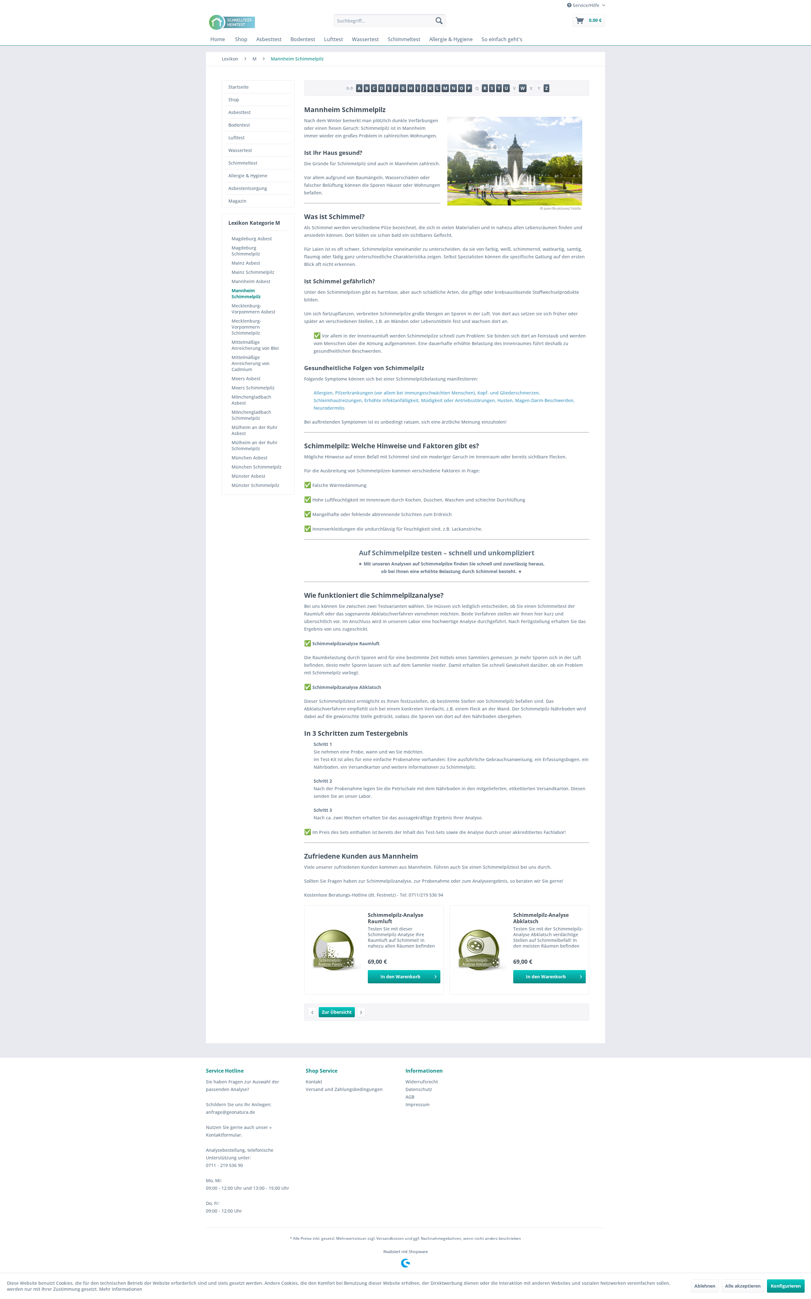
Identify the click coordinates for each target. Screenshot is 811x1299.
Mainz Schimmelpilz (253, 272)
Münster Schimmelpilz (255, 485)
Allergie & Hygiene (247, 176)
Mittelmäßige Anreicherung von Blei (255, 345)
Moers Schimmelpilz (253, 388)
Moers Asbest (246, 378)
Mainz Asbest (246, 263)
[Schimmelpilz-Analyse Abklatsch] (480, 950)
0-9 (349, 88)
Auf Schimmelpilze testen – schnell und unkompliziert (446, 552)
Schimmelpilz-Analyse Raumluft (395, 918)
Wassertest (240, 150)
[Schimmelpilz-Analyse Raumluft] (334, 950)
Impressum (418, 1104)
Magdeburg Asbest (252, 239)
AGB (410, 1097)
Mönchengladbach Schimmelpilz (251, 415)
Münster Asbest (248, 476)
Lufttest (236, 138)
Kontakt (314, 1082)
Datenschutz (419, 1089)
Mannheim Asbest (251, 281)
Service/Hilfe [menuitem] (586, 5)
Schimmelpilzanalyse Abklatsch (342, 687)
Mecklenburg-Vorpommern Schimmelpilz (246, 327)
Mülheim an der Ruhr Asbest (255, 430)
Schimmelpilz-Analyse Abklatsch (541, 918)
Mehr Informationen (120, 1289)
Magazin (237, 201)
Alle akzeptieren (743, 1286)
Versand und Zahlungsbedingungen (344, 1089)
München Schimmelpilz (257, 467)
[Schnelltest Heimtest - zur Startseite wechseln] (233, 22)
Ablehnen (704, 1286)
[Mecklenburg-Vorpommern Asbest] (361, 1012)
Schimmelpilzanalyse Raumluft (342, 643)
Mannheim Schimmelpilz (246, 293)
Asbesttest (239, 112)
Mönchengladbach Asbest (251, 400)
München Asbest (249, 458)
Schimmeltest (242, 163)
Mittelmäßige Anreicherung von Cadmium (251, 363)
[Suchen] (439, 20)
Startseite (238, 87)
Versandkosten (390, 1238)
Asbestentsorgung (247, 188)
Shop (233, 100)
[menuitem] (390, 20)
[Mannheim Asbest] (312, 1012)
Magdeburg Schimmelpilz (246, 251)
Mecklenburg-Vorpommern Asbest (253, 309)
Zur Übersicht (337, 1012)
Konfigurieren (786, 1286)
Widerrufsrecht (422, 1082)
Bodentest (239, 125)
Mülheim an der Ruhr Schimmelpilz (255, 445)
